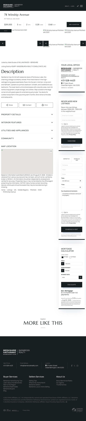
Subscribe (72, 141)
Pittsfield (33, 190)
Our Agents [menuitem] (60, 383)
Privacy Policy (72, 134)
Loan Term (64, 255)
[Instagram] (77, 366)
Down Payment (65, 267)
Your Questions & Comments (69, 191)
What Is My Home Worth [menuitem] (37, 383)
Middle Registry (23, 190)
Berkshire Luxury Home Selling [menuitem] (39, 387)
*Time (62, 184)
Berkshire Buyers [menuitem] (9, 389)
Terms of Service (71, 236)
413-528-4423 (68, 80)
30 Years (66, 257)
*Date (62, 178)
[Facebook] (71, 366)
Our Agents (70, 87)
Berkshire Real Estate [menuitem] (10, 387)
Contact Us (64, 87)
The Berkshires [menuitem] (61, 385)
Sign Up (67, 6)
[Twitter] (74, 366)
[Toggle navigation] (81, 6)
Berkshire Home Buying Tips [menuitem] (12, 381)
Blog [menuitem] (4, 391)
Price (63, 261)
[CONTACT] (74, 24)
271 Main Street (54, 367)
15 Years (73, 257)
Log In (72, 6)
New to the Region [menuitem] (9, 385)
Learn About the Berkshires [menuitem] (12, 383)
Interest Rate (65, 274)
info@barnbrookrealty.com (29, 366)
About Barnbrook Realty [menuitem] (64, 381)
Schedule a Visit (77, 159)
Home (3, 190)
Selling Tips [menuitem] (33, 381)
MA (15, 190)
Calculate (72, 285)
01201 (40, 190)
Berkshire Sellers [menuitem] (34, 385)
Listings (9, 190)
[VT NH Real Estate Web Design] (77, 410)
